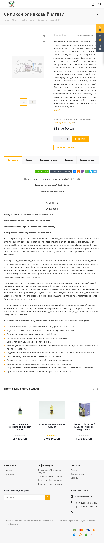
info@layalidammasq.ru (86, 502)
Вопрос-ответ (77, 474)
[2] (57, 35)
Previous (93, 389)
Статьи (74, 470)
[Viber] (82, 171)
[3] (60, 35)
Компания (10, 465)
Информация (45, 465)
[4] (62, 35)
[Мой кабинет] (93, 4)
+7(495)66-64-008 (83, 496)
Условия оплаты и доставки (51, 476)
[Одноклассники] (78, 171)
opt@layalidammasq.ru (86, 506)
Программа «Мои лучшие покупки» (50, 471)
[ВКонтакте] (74, 171)
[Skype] (91, 171)
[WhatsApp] (87, 171)
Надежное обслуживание (50, 480)
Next (97, 389)
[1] (54, 35)
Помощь (75, 465)
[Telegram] (95, 171)
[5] (65, 35)
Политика (9, 474)
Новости (8, 470)
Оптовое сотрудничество (49, 484)
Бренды (74, 477)
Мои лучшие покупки (64, 122)
